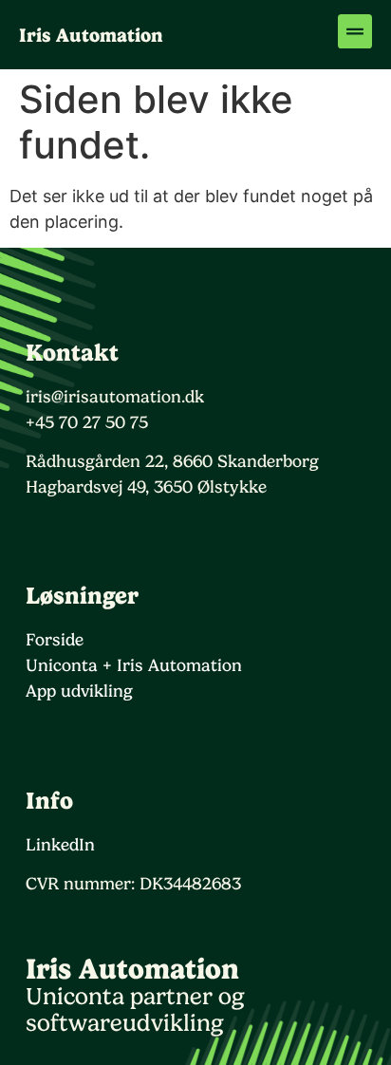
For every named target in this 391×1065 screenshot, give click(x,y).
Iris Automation (91, 35)
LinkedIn (60, 844)
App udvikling (79, 691)
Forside (55, 639)
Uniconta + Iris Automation (134, 665)
